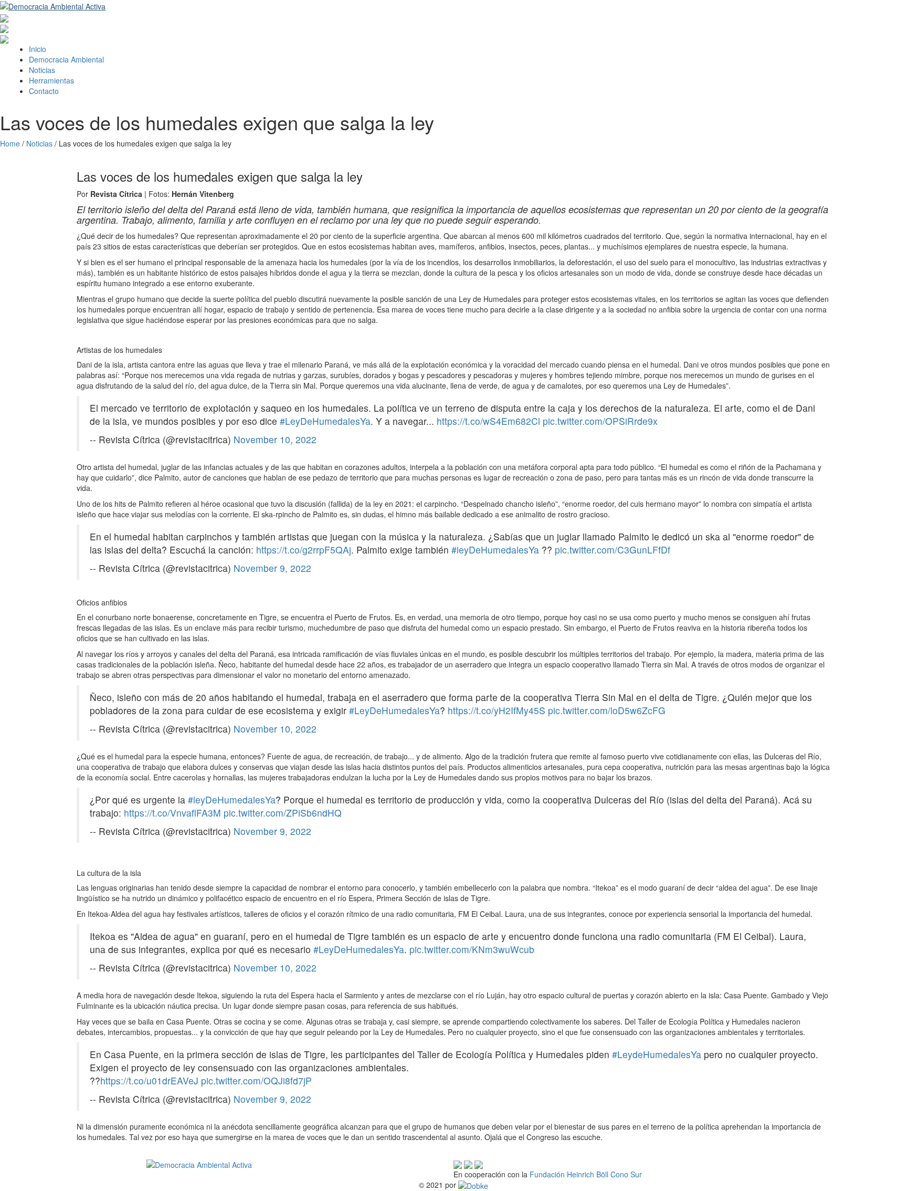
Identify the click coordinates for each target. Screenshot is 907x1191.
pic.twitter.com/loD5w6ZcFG (607, 710)
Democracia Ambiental (66, 59)
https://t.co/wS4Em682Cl (488, 420)
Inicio (37, 49)
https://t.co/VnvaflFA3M (172, 812)
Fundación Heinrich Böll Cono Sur (586, 1174)
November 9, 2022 (272, 567)
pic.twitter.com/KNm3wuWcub (471, 949)
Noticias (42, 70)
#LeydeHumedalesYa (656, 1054)
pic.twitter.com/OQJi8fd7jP (256, 1080)
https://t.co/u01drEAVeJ (149, 1080)
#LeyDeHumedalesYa (325, 420)
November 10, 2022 (275, 439)
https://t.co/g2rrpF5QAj (303, 549)
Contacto (44, 91)
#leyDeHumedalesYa (495, 549)
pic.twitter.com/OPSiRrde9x (600, 420)
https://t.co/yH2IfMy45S (496, 710)
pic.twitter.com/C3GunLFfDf (612, 549)
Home (10, 143)
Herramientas (51, 80)
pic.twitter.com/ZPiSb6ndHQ (283, 812)
